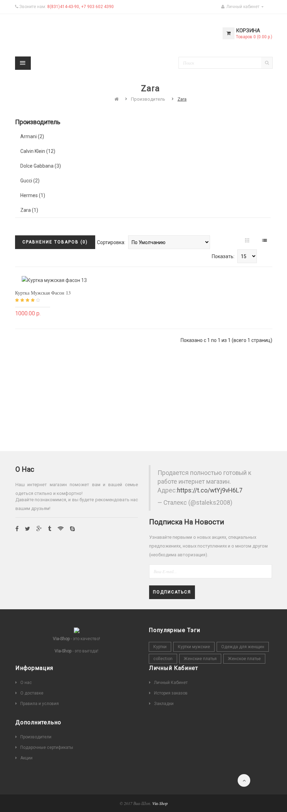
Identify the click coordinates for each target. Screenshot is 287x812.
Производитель (148, 99)
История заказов (171, 693)
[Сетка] (248, 241)
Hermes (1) (32, 195)
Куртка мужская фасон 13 (43, 292)
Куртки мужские (194, 646)
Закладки (164, 703)
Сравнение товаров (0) (55, 242)
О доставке (31, 693)
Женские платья (200, 658)
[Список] (265, 241)
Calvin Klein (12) (37, 151)
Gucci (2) (30, 180)
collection (163, 658)
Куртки (160, 646)
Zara (182, 99)
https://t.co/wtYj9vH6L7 (210, 490)
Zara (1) (29, 210)
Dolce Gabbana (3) (40, 166)
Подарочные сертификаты (46, 747)
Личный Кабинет (171, 682)
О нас (26, 682)
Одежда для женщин (242, 646)
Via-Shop (160, 803)
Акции (26, 758)
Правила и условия (39, 703)
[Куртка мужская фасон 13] (54, 280)
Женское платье (244, 658)
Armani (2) (32, 136)
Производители (35, 736)
